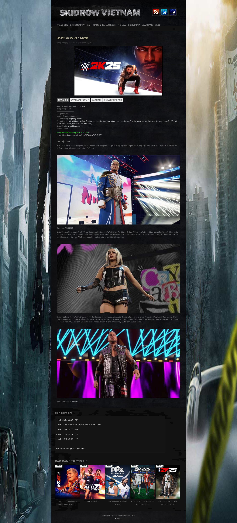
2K (70, 129)
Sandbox (75, 124)
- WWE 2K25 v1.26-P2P (67, 434)
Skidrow (75, 402)
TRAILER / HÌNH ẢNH (113, 100)
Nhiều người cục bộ (139, 121)
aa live (118, 518)
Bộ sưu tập (134, 25)
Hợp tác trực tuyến (163, 121)
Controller (106, 121)
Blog (157, 25)
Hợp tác (99, 121)
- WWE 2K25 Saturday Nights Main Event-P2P (78, 425)
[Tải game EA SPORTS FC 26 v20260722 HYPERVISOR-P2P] (143, 482)
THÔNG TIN (63, 100)
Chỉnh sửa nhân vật (87, 121)
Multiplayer (151, 121)
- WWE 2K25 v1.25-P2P (67, 439)
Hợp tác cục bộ (125, 121)
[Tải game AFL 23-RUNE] (92, 482)
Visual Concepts (74, 126)
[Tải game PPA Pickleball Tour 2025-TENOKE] (117, 482)
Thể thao (80, 119)
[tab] (63, 100)
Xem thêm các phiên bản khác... (72, 449)
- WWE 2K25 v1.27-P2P (67, 429)
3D (70, 121)
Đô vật (90, 124)
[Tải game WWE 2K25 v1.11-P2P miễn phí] (99, 17)
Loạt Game (147, 25)
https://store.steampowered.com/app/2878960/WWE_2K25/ (79, 135)
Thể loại (122, 25)
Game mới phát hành (80, 25)
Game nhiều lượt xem (104, 25)
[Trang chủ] (156, 16)
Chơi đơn (83, 124)
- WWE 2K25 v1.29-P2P (67, 420)
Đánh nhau (115, 121)
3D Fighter (75, 121)
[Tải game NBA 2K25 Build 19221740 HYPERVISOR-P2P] (168, 482)
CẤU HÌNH (96, 100)
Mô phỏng (72, 119)
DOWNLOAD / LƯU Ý (80, 100)
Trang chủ (62, 25)
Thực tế (68, 124)
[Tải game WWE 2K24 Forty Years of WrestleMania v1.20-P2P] (67, 482)
